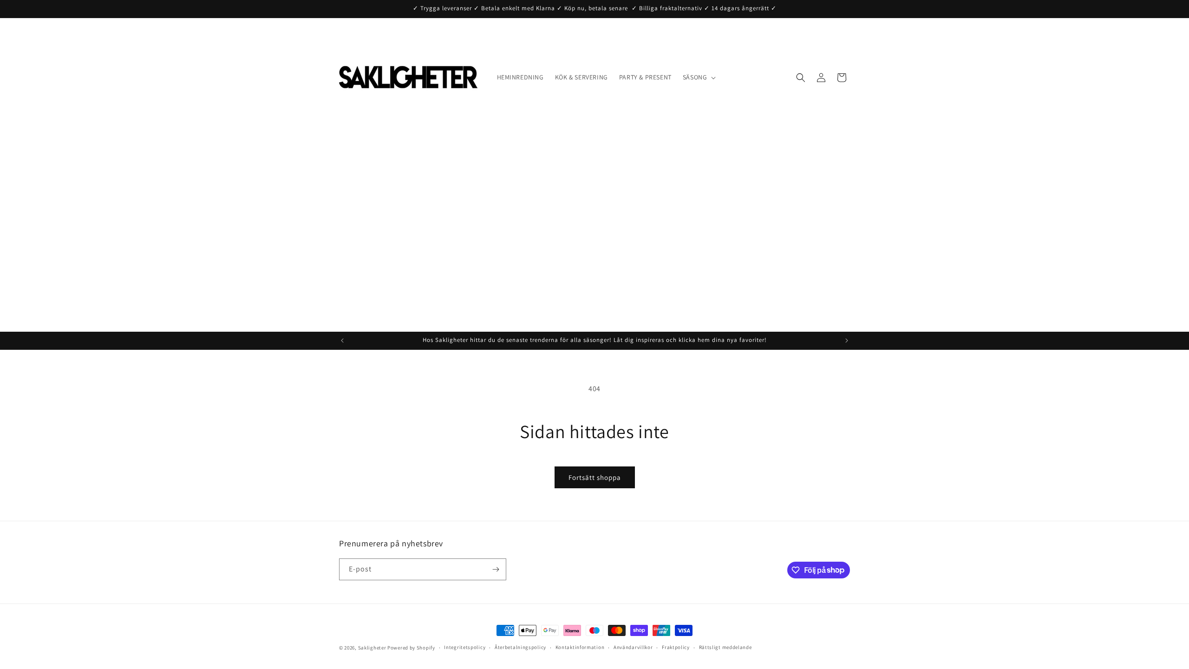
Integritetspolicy (464, 647)
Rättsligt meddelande (725, 647)
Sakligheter (372, 647)
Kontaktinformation (580, 647)
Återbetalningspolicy (520, 647)
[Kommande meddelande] (846, 340)
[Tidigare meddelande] (342, 340)
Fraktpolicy (676, 647)
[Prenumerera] (495, 569)
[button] (698, 77)
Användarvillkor (633, 647)
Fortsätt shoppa (594, 477)
